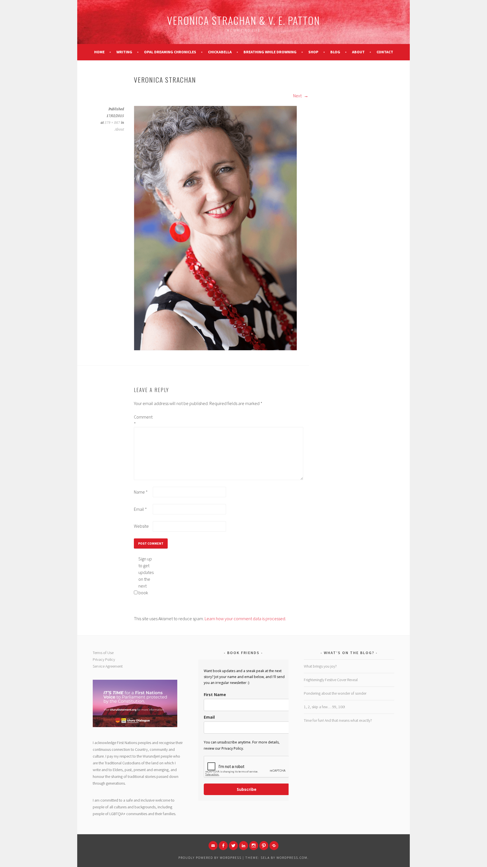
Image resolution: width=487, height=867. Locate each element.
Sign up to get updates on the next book (146, 575)
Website (141, 526)
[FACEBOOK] (223, 845)
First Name (215, 694)
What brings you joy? (320, 666)
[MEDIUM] (273, 845)
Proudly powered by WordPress (210, 857)
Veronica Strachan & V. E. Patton (243, 20)
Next (297, 95)
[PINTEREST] (263, 845)
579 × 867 (112, 123)
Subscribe (246, 789)
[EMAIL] (213, 845)
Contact (385, 51)
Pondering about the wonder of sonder (335, 693)
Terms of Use (103, 652)
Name (141, 492)
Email (140, 509)
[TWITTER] (233, 845)
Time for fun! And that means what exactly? (338, 720)
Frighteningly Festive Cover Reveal (331, 679)
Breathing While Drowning (270, 51)
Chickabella (220, 51)
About (358, 51)
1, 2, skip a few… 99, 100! (324, 706)
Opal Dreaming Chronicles (170, 51)
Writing (124, 51)
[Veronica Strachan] (215, 348)
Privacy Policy (104, 659)
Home (99, 51)
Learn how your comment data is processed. (245, 618)
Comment (143, 420)
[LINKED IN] (243, 845)
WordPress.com (291, 857)
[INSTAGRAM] (253, 845)
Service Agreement (108, 666)
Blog (335, 51)
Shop (313, 51)
